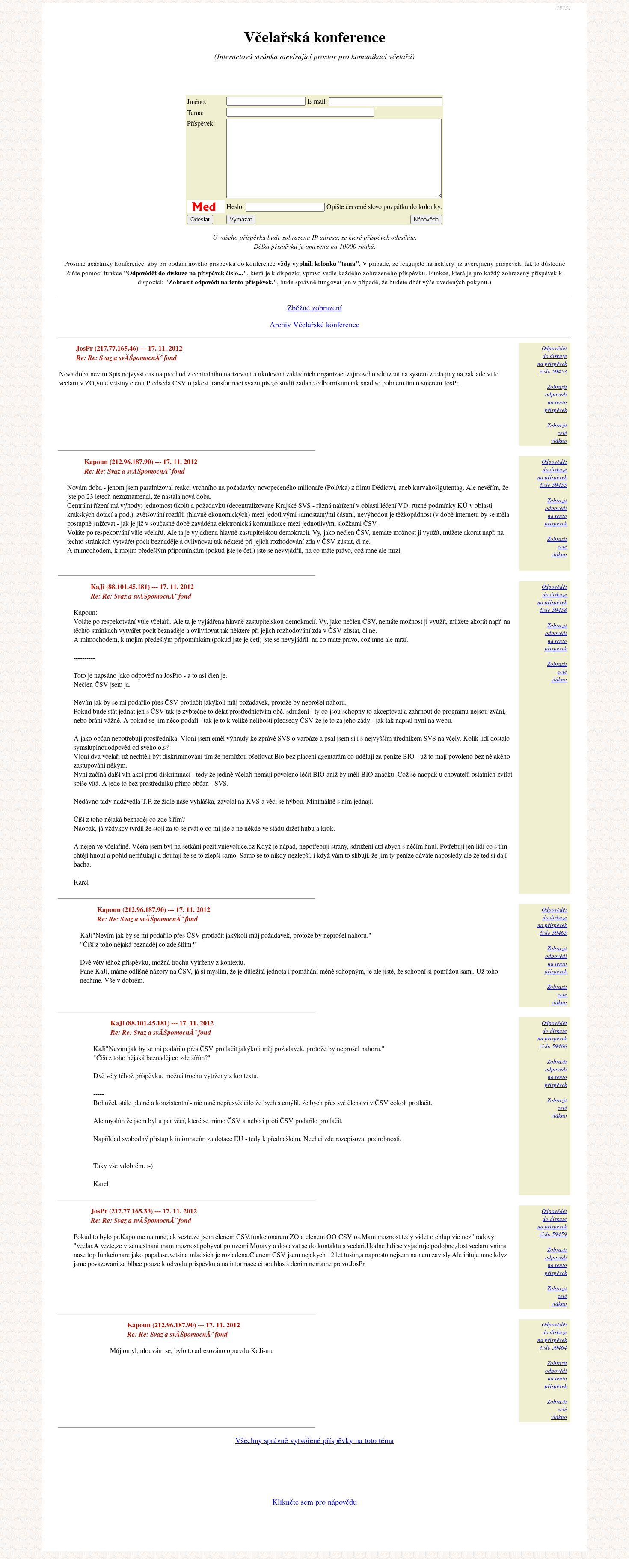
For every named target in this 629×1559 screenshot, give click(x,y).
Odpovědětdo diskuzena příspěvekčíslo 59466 (552, 1034)
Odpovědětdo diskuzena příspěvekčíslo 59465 (552, 921)
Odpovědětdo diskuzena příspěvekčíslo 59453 (552, 359)
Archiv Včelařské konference (314, 324)
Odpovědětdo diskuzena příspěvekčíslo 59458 (552, 598)
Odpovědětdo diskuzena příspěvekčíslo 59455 (552, 473)
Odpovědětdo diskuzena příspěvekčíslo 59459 (552, 1222)
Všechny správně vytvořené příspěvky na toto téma (314, 1440)
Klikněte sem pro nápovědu (314, 1501)
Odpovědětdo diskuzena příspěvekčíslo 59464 (552, 1336)
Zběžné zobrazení (314, 307)
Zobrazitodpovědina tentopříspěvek (556, 398)
